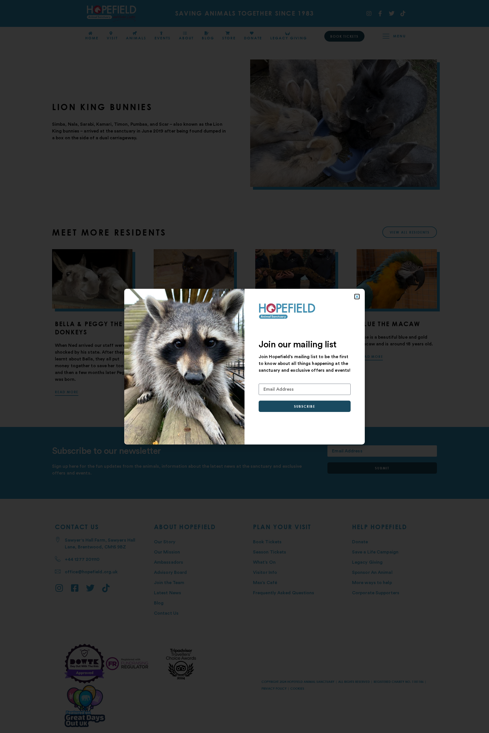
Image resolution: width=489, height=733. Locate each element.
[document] (244, 366)
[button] (357, 296)
